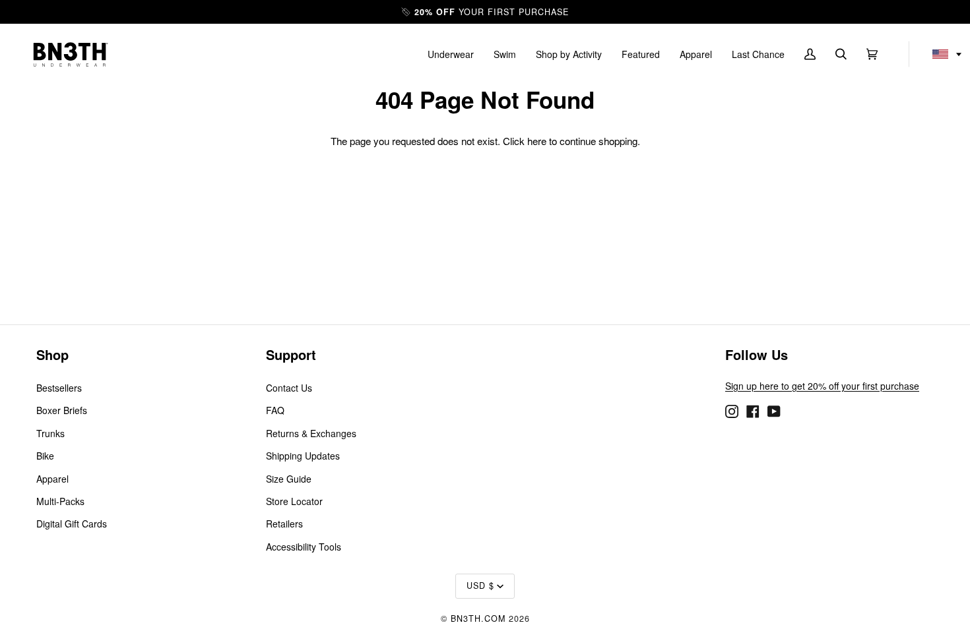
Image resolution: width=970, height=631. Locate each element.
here (536, 140)
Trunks (50, 433)
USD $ (480, 585)
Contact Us (289, 387)
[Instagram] (731, 410)
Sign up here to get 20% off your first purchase (822, 385)
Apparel (52, 478)
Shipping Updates (303, 455)
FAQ (275, 410)
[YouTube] (774, 410)
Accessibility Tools (303, 546)
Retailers (284, 523)
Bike (45, 455)
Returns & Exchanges (311, 433)
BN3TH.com (478, 618)
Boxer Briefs (61, 410)
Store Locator (294, 501)
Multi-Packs (60, 501)
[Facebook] (753, 410)
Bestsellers (59, 387)
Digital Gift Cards (71, 523)
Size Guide (288, 478)
